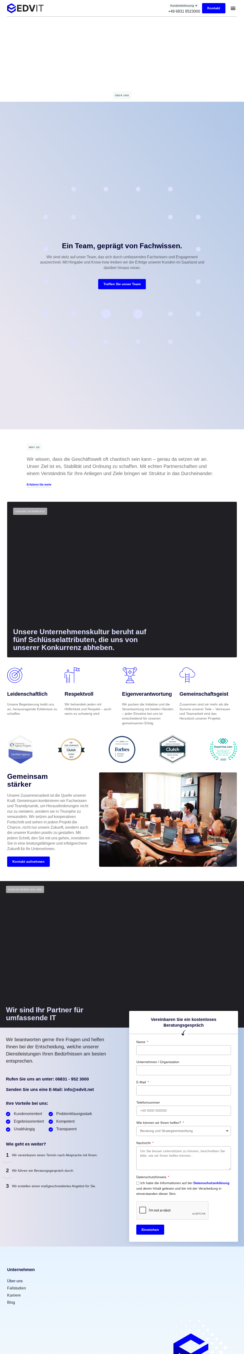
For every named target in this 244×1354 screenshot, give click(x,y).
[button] (233, 8)
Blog (11, 1302)
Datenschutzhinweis (151, 1177)
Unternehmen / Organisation (157, 1062)
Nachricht (144, 1143)
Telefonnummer (148, 1102)
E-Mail (141, 1082)
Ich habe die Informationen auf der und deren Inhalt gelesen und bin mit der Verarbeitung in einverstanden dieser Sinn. (182, 1188)
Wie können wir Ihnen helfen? (159, 1123)
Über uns (15, 1281)
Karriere (14, 1295)
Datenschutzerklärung (211, 1183)
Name (141, 1042)
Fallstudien (16, 1288)
